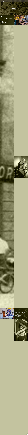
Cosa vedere (19, 12)
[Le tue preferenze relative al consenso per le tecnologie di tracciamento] (27, 434)
